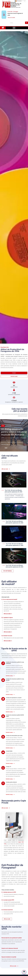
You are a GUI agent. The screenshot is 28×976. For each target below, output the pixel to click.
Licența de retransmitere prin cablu (14, 735)
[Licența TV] (3, 768)
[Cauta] (26, 23)
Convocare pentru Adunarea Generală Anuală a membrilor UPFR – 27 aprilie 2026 (12, 432)
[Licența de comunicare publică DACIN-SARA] (3, 716)
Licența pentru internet (11, 782)
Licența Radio (9, 751)
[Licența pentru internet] (3, 783)
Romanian (19, 0)
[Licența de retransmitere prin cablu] (3, 737)
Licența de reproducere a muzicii (13, 697)
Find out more (11, 17)
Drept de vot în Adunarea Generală (10, 948)
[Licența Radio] (3, 752)
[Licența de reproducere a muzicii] (3, 699)
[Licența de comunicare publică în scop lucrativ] (3, 680)
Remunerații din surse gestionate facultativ (12, 937)
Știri (18, 424)
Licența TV (8, 766)
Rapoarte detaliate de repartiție (9, 957)
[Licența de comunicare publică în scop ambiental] (3, 663)
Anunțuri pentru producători (6, 424)
